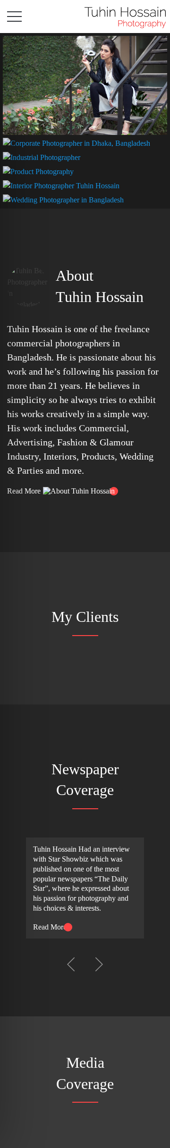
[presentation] (70, 964)
